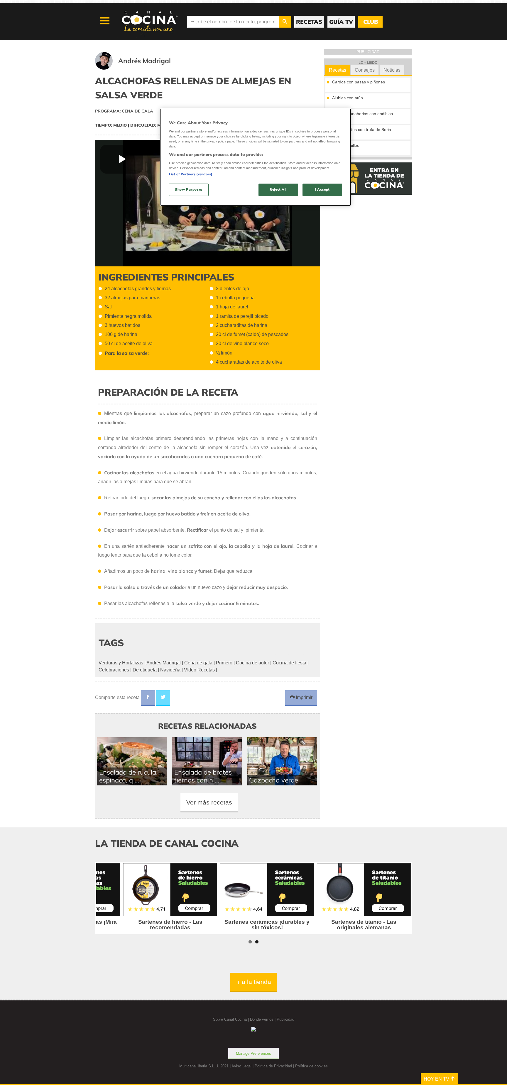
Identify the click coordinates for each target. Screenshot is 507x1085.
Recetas (337, 70)
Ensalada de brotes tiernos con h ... (203, 776)
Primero (224, 662)
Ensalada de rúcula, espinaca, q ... (128, 776)
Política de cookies (311, 1066)
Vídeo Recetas (199, 669)
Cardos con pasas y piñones (358, 82)
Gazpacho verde (273, 780)
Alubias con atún (347, 97)
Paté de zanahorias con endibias (362, 113)
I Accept (322, 189)
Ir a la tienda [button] (253, 981)
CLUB (370, 21)
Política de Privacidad (273, 1066)
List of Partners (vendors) (190, 174)
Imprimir (303, 697)
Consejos (365, 70)
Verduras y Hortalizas (121, 662)
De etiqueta (145, 669)
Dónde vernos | (263, 1019)
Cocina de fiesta (289, 662)
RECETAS (309, 21)
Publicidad (285, 1019)
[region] (255, 157)
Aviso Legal (241, 1066)
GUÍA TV (341, 21)
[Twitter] (163, 698)
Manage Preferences (253, 1053)
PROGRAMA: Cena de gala (124, 111)
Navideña (170, 669)
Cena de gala (198, 662)
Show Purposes (188, 189)
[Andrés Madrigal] (140, 67)
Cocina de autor (252, 662)
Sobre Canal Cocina (230, 1019)
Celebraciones (114, 669)
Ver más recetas (209, 802)
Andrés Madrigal (163, 662)
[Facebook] (148, 698)
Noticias (391, 70)
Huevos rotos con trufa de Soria (361, 129)
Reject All (278, 189)
